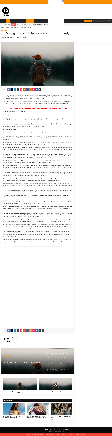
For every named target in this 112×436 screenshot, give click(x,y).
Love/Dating (30, 21)
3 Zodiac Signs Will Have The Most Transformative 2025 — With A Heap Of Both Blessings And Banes (37, 24)
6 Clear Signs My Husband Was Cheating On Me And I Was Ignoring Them (13, 417)
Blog (7, 21)
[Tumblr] (18, 89)
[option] (37, 361)
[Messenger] (36, 89)
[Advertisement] (56, 19)
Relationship (38, 21)
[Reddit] (24, 89)
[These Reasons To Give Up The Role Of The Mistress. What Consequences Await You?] (38, 409)
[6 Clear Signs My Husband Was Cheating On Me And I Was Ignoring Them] (14, 409)
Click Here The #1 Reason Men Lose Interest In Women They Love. (37, 109)
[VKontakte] (27, 89)
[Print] (43, 330)
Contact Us (55, 431)
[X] (11, 89)
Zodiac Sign (46, 21)
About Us (50, 431)
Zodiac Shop (87, 21)
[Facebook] (8, 89)
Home (3, 21)
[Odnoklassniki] (30, 89)
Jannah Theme (30, 434)
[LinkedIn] (15, 89)
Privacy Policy (61, 431)
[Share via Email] (39, 89)
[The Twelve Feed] (6, 11)
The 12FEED (5, 37)
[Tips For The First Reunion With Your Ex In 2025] (61, 409)
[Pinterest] (21, 89)
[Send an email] (8, 37)
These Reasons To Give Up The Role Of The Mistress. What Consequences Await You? (37, 417)
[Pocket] (33, 89)
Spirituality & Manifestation (18, 21)
